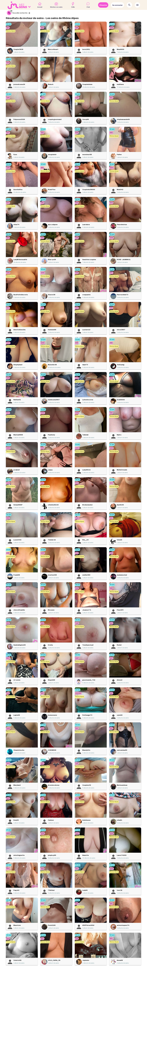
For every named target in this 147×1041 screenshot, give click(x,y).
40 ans (112, 795)
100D (111, 27)
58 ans (8, 59)
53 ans (112, 24)
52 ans (112, 199)
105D (8, 448)
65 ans (112, 760)
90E (76, 203)
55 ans (112, 234)
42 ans (43, 24)
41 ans (8, 199)
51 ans (112, 59)
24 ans (77, 865)
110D (77, 97)
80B (76, 553)
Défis (73, 7)
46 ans (112, 94)
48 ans (43, 234)
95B (76, 27)
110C (8, 763)
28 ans (8, 164)
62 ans (8, 865)
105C (77, 448)
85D (42, 62)
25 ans (77, 129)
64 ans (77, 760)
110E (8, 168)
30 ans (8, 514)
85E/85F (78, 693)
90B (42, 27)
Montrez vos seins (56, 7)
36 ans (8, 304)
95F (7, 27)
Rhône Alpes (10, 31)
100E (8, 728)
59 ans (77, 269)
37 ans (43, 94)
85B (76, 132)
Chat (88, 7)
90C (7, 132)
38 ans (8, 900)
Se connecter (117, 5)
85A (7, 238)
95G (111, 203)
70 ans (112, 725)
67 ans (77, 830)
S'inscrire (103, 5)
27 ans (112, 444)
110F (8, 97)
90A (7, 588)
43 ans (112, 374)
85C (42, 97)
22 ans (43, 199)
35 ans (112, 479)
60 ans (112, 129)
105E (111, 238)
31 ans (112, 269)
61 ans (77, 24)
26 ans (77, 59)
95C (111, 62)
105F (42, 553)
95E (7, 62)
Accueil (39, 7)
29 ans (77, 94)
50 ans (77, 304)
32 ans (8, 24)
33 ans (112, 409)
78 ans (8, 444)
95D (76, 62)
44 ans (43, 59)
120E (8, 343)
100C (111, 168)
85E (42, 168)
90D (7, 938)
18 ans (112, 164)
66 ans (8, 234)
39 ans (8, 94)
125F (77, 658)
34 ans (43, 444)
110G (8, 483)
